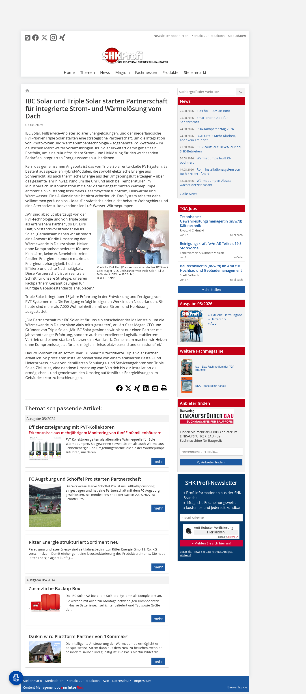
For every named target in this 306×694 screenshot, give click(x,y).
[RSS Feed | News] (27, 37)
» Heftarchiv (217, 319)
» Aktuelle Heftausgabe (225, 315)
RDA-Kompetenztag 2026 (207, 129)
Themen (87, 72)
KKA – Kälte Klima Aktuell (210, 386)
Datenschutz (121, 681)
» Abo (212, 323)
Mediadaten (237, 36)
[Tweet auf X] (128, 390)
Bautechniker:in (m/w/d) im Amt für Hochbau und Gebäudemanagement (211, 268)
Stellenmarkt (195, 72)
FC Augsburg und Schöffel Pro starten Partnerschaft (85, 479)
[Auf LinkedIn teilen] (146, 390)
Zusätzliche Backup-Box (54, 588)
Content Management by (42, 687)
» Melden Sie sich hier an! (211, 543)
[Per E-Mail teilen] (155, 388)
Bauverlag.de (237, 687)
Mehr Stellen (211, 289)
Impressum (142, 681)
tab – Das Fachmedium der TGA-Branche (215, 368)
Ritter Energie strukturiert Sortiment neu (74, 542)
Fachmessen (146, 72)
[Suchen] (240, 91)
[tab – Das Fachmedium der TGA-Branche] (188, 368)
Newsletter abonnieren (171, 36)
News (105, 72)
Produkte (170, 72)
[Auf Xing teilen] (137, 390)
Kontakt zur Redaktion (208, 36)
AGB (106, 681)
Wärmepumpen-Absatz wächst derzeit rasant (205, 182)
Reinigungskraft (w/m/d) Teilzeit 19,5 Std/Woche (210, 246)
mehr (158, 461)
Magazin (122, 72)
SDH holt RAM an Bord (205, 111)
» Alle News (188, 194)
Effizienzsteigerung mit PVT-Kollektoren (72, 427)
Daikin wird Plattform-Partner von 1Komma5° (78, 636)
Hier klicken (216, 532)
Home (69, 72)
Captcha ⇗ (228, 536)
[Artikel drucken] (164, 388)
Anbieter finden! (213, 462)
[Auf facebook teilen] (119, 390)
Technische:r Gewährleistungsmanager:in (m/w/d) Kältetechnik (211, 221)
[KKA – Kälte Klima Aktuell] (188, 386)
